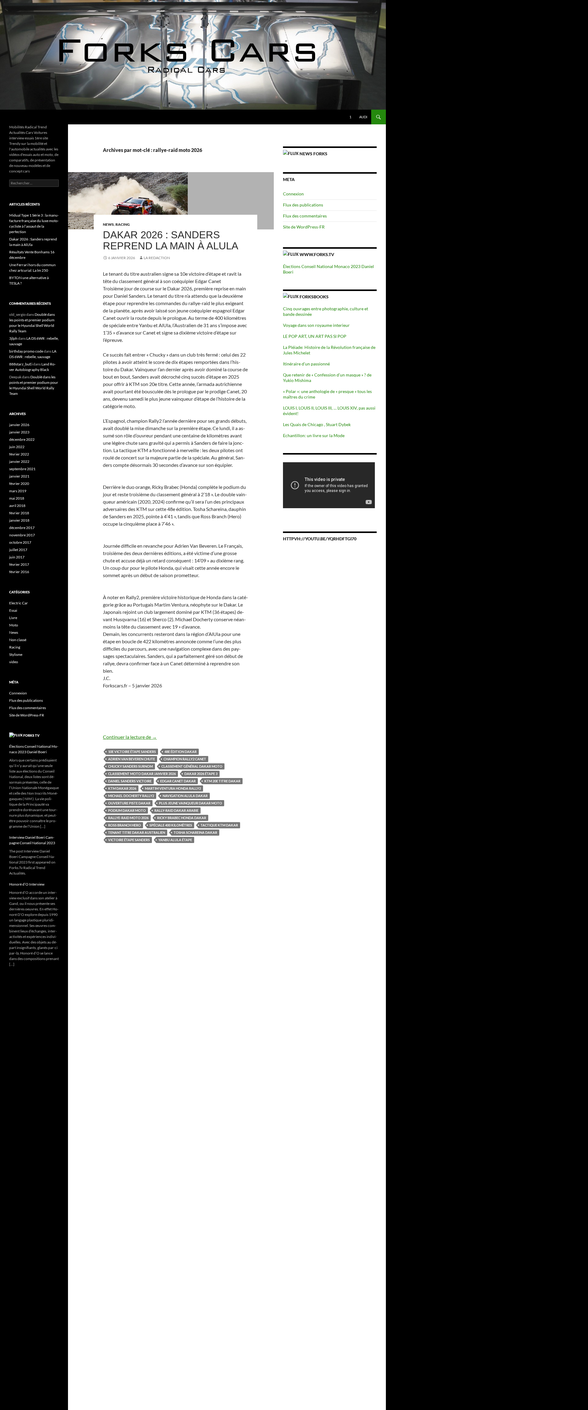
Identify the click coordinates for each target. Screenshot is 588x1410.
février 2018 (19, 513)
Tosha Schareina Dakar (195, 832)
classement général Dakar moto (191, 766)
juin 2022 (16, 446)
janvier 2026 (19, 424)
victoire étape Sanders (129, 840)
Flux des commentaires (305, 215)
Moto (13, 625)
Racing (122, 224)
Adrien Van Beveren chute (131, 759)
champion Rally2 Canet (185, 759)
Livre (13, 617)
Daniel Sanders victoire (130, 781)
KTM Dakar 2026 (122, 788)
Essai (13, 610)
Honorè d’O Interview (26, 884)
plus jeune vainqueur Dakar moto (190, 803)
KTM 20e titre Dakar (222, 781)
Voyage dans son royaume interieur (316, 325)
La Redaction (157, 257)
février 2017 (19, 564)
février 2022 (19, 454)
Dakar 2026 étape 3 (200, 774)
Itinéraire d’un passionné (306, 363)
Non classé (17, 639)
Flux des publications (303, 204)
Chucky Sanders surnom (130, 766)
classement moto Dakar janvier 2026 (142, 774)
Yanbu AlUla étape (175, 840)
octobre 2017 (20, 542)
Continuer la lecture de (130, 737)
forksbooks (314, 296)
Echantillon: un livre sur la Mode (314, 435)
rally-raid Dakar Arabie (176, 810)
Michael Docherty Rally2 (131, 796)
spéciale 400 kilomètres (170, 825)
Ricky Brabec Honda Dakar (181, 818)
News (108, 224)
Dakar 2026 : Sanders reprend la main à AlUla (170, 240)
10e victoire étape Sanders (132, 752)
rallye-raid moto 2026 (128, 818)
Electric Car (18, 603)
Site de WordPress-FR (304, 226)
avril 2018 (17, 505)
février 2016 (19, 571)
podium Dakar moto (127, 810)
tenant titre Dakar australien (136, 832)
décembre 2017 (22, 527)
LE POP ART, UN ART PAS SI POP (314, 336)
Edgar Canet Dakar (178, 781)
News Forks (313, 153)
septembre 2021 (22, 469)
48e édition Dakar (180, 752)
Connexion (293, 193)
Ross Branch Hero (124, 825)
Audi (363, 117)
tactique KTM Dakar (219, 825)
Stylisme (15, 654)
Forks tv (31, 735)
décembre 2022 (22, 439)
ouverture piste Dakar (129, 803)
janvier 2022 (19, 461)
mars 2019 (17, 491)
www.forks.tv (317, 254)
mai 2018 (16, 498)
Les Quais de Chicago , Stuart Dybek (317, 424)
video (13, 662)
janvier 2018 (19, 520)
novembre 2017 (22, 535)
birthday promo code (26, 351)
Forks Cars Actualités (35, 117)
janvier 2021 (19, 476)
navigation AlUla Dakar (185, 796)
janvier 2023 (19, 432)
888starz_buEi (20, 364)
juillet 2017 (18, 549)
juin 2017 (16, 557)
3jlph (13, 338)
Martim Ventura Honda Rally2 (173, 788)
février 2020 (19, 483)
